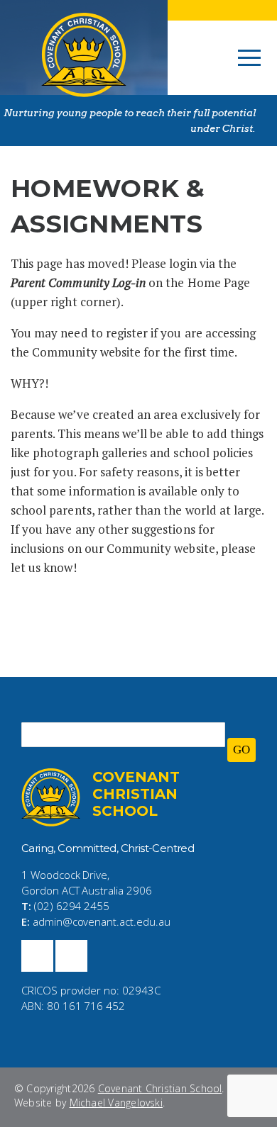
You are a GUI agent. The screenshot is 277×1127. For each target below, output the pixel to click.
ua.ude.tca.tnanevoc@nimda (101, 921)
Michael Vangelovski (116, 1102)
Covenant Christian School (160, 1088)
